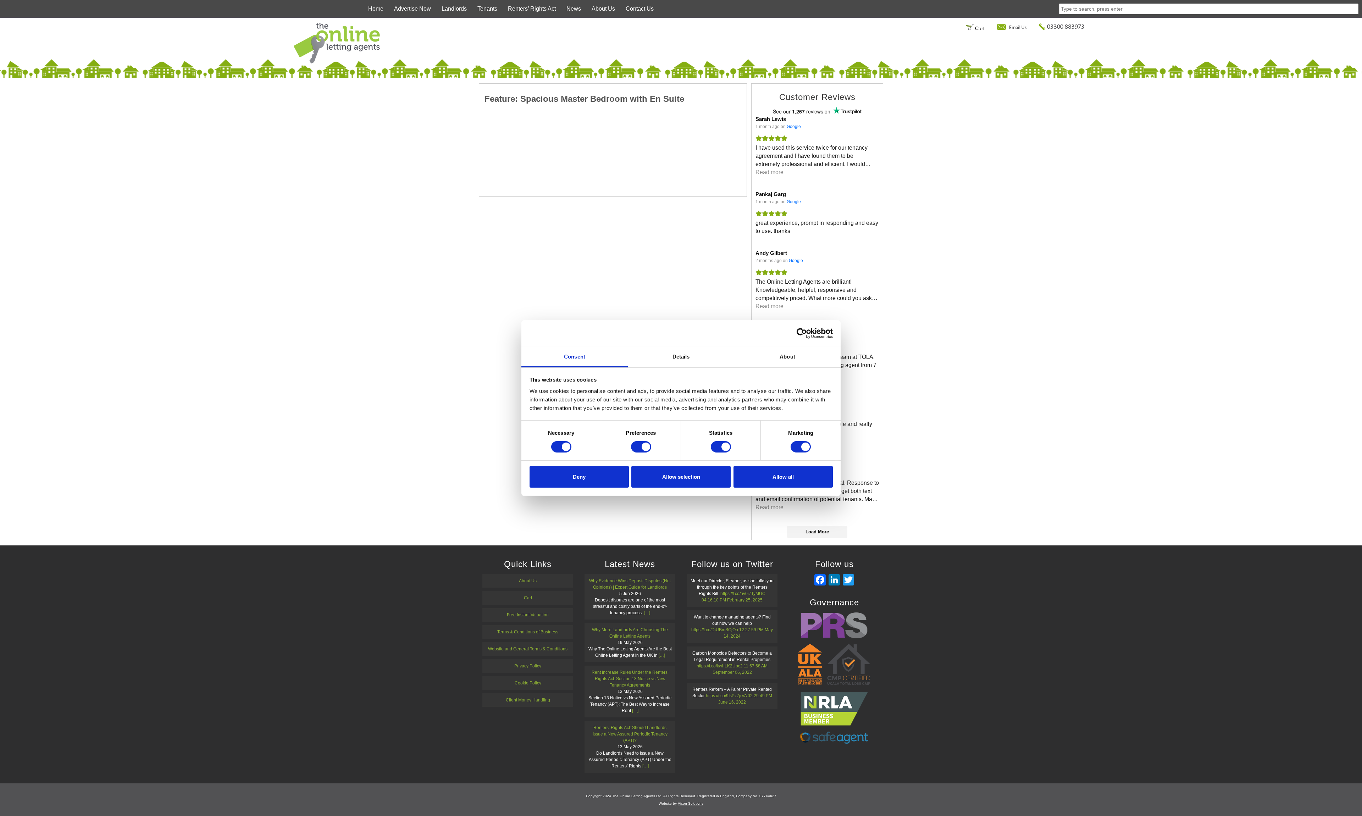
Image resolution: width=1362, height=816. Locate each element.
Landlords (454, 9)
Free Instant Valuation (528, 614)
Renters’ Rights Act (532, 9)
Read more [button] (769, 172)
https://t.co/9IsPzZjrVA (726, 695)
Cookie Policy (528, 683)
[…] (647, 612)
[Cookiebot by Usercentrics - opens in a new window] (802, 333)
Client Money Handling (528, 700)
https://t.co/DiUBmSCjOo (714, 629)
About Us (603, 9)
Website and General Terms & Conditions (528, 648)
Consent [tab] (574, 356)
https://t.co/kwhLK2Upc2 (720, 666)
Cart (979, 28)
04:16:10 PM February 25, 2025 (732, 600)
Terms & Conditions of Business (527, 631)
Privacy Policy (527, 666)
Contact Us (640, 9)
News (573, 9)
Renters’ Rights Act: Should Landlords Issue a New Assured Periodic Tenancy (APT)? (630, 734)
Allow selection (681, 477)
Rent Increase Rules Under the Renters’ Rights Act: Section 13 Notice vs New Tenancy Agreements (630, 679)
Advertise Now (412, 9)
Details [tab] (681, 356)
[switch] (641, 447)
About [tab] (787, 356)
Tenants (487, 9)
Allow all (783, 477)
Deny (579, 477)
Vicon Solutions (690, 803)
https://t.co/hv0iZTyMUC (742, 593)
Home (375, 9)
